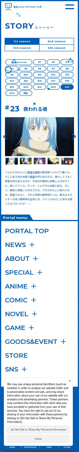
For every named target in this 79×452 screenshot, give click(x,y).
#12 (53, 74)
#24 (12, 93)
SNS (11, 369)
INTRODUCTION (19, 62)
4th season (57, 47)
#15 (26, 81)
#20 (25, 87)
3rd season (22, 47)
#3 (67, 62)
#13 (67, 74)
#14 (12, 81)
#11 (39, 74)
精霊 (32, 176)
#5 (25, 68)
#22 (53, 87)
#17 (53, 81)
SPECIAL (19, 272)
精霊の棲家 (33, 172)
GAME (15, 328)
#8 (67, 68)
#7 (53, 68)
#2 (53, 62)
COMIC (16, 300)
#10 (26, 74)
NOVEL (16, 314)
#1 (39, 62)
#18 (67, 81)
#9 (12, 74)
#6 (39, 68)
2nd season (57, 41)
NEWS (15, 245)
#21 (39, 87)
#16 (39, 81)
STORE (16, 355)
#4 (12, 68)
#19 (12, 87)
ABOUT (17, 259)
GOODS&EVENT (31, 342)
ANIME (16, 286)
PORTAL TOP (27, 231)
